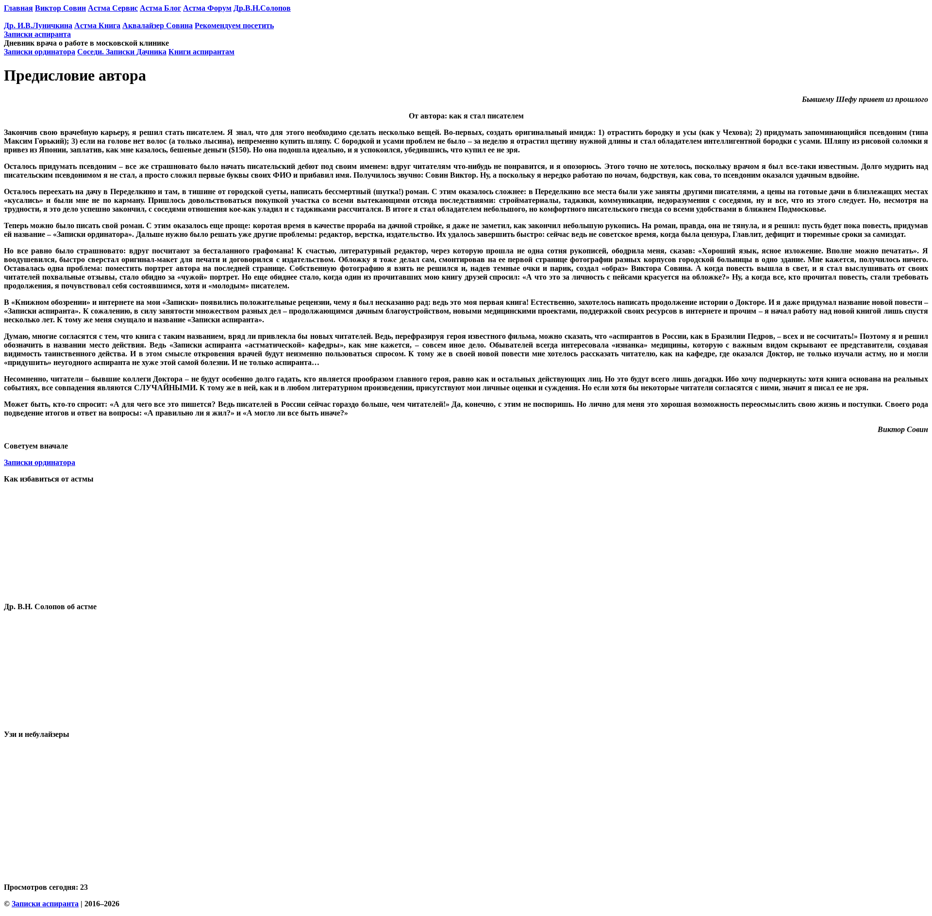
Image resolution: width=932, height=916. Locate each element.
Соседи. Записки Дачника (121, 52)
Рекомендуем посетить (234, 25)
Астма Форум (207, 8)
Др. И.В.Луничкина (38, 25)
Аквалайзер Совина (157, 25)
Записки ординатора (39, 52)
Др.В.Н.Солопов (262, 8)
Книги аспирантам (201, 52)
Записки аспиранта (37, 34)
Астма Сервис (113, 8)
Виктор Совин (60, 8)
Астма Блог (160, 8)
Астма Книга (97, 25)
